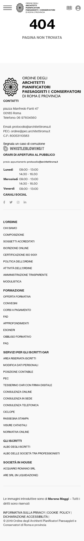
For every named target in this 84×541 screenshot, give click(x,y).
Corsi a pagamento (17, 310)
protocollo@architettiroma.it (42, 161)
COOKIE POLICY (58, 512)
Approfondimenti (16, 323)
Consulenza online (17, 391)
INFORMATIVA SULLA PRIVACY (24, 512)
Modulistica (12, 281)
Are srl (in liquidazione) (20, 475)
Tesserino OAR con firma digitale (27, 385)
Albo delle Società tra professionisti (31, 453)
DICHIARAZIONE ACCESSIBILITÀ (25, 516)
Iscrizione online (16, 248)
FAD (5, 316)
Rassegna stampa (16, 418)
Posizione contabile (18, 371)
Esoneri (9, 330)
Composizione (13, 234)
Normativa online (16, 431)
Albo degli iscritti (16, 446)
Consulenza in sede (17, 398)
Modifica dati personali (20, 365)
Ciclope (9, 411)
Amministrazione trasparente (25, 274)
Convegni (10, 303)
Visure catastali (15, 425)
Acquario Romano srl (19, 468)
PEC (6, 378)
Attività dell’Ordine (17, 268)
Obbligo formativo (17, 336)
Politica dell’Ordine (18, 261)
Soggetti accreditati (18, 241)
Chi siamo (10, 228)
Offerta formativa (17, 296)
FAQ (5, 343)
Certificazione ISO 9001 (20, 254)
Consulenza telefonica (21, 405)
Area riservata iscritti (19, 358)
